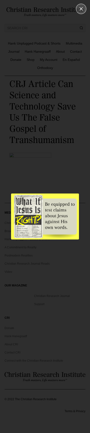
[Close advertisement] (81, 9)
